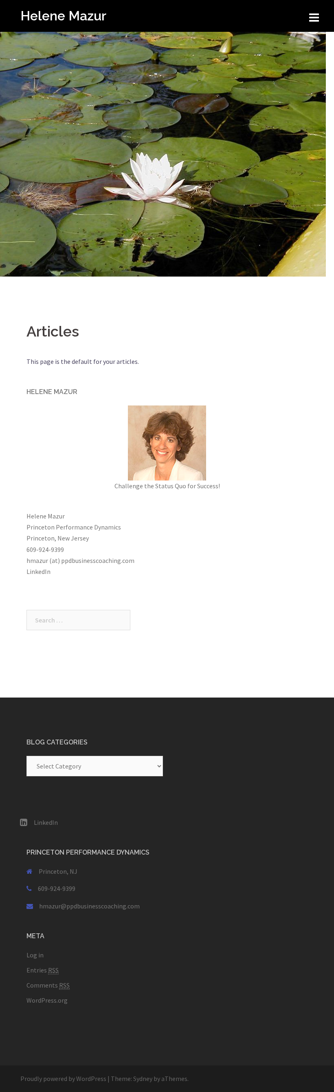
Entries (42, 970)
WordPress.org (47, 1000)
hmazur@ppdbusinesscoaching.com (89, 906)
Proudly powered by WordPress (63, 1078)
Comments (48, 985)
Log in (35, 955)
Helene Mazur (63, 15)
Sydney (142, 1078)
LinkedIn (38, 571)
